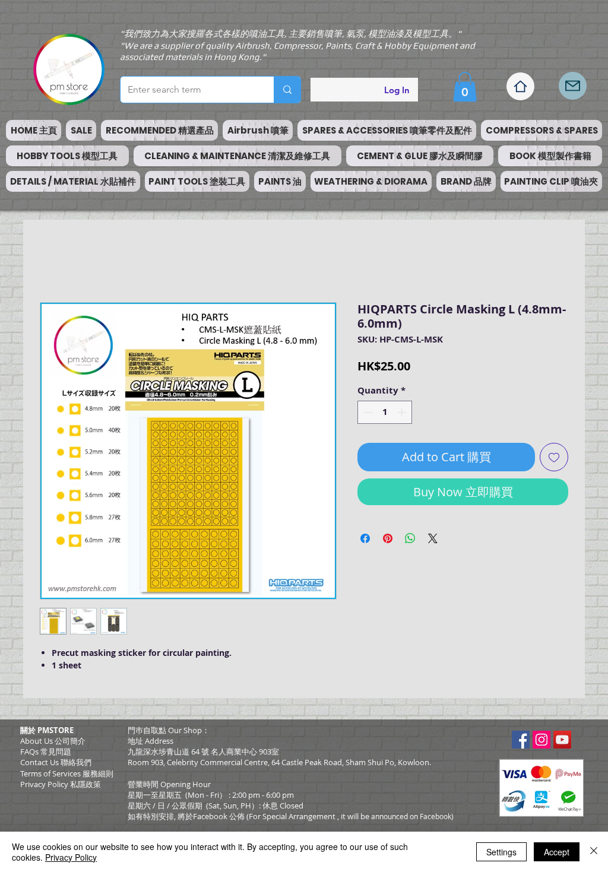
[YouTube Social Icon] (562, 740)
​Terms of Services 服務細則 (66, 773)
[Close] (594, 852)
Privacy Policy (71, 857)
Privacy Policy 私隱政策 (60, 784)
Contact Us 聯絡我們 (55, 762)
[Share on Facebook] (365, 538)
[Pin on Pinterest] (388, 538)
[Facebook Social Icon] (521, 740)
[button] (464, 87)
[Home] (520, 86)
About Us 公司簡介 (53, 740)
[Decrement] (367, 412)
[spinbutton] (385, 412)
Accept (556, 852)
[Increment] (403, 412)
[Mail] (573, 86)
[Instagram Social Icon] (541, 740)
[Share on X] (433, 538)
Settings (501, 852)
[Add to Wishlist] (554, 457)
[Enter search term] (287, 90)
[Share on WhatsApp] (410, 538)
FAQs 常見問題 (45, 751)
